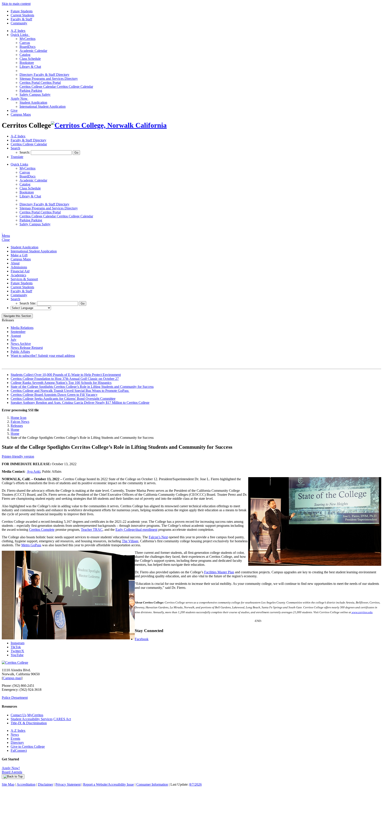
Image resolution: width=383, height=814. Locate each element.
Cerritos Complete (42, 529)
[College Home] (109, 125)
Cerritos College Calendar (56, 86)
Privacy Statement (68, 784)
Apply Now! (11, 768)
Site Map (8, 784)
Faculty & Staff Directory (44, 74)
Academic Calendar (33, 51)
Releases (17, 425)
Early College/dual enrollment (136, 529)
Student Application (33, 102)
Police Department (15, 697)
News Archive (21, 344)
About (15, 263)
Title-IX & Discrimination (29, 723)
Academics (18, 275)
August (16, 336)
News (15, 734)
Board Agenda (12, 772)
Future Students (22, 11)
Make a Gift (19, 255)
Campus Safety (35, 94)
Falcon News (20, 422)
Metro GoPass (31, 545)
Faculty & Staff (21, 19)
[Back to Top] (13, 776)
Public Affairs (20, 351)
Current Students (22, 15)
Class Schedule (30, 59)
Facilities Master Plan (219, 572)
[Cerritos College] (15, 662)
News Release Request (27, 347)
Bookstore (27, 62)
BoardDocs (27, 47)
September (18, 332)
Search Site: (28, 303)
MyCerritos (27, 39)
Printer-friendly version (18, 456)
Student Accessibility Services (32, 719)
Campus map (12, 678)
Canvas (25, 43)
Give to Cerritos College (28, 746)
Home (15, 429)
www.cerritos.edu (362, 612)
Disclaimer (45, 784)
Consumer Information (152, 784)
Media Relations (22, 328)
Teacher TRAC (92, 529)
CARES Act (62, 719)
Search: (25, 152)
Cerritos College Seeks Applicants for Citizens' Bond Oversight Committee (63, 398)
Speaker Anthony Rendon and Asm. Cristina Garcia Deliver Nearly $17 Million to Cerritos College (80, 402)
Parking (31, 90)
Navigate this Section (17, 316)
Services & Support (24, 279)
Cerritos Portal (40, 82)
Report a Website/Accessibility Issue (108, 784)
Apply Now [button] (19, 98)
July (13, 340)
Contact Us (18, 715)
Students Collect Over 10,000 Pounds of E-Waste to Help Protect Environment (66, 375)
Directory (17, 742)
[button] (15, 148)
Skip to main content (16, 4)
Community (19, 23)
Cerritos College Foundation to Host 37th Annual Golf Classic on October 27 (65, 379)
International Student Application (43, 106)
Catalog (25, 55)
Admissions (19, 267)
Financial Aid (20, 271)
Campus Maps (21, 114)
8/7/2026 (195, 784)
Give (14, 110)
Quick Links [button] (20, 35)
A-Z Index (18, 31)
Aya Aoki (33, 471)
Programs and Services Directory (49, 78)
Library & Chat (30, 66)
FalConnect (19, 750)
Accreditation (26, 784)
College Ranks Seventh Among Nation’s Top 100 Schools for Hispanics (61, 383)
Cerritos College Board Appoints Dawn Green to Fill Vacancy (54, 394)
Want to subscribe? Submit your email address (43, 355)
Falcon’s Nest (158, 537)
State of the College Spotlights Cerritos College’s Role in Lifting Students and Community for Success (82, 386)
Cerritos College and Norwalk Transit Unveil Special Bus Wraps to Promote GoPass (70, 390)
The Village (130, 541)
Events (15, 738)
